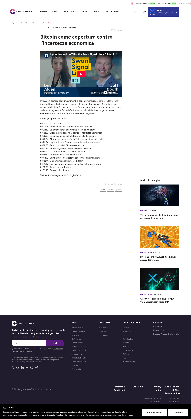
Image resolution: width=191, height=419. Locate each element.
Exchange (157, 326)
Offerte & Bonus (78, 358)
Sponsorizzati (77, 354)
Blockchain (127, 347)
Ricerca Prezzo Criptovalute (166, 334)
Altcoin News (77, 343)
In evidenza (103, 328)
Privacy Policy (58, 349)
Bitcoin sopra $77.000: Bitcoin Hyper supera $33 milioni (158, 258)
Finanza (74, 365)
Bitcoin (126, 328)
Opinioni (102, 331)
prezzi (118, 190)
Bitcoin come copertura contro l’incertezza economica (48, 23)
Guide (84, 11)
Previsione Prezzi (78, 350)
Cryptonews (15, 23)
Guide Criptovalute (131, 322)
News (54, 11)
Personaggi (103, 335)
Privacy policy (157, 388)
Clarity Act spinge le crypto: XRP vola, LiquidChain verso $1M (157, 300)
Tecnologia (76, 369)
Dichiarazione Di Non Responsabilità (172, 390)
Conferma (178, 412)
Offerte (126, 354)
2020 (103, 190)
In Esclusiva (69, 11)
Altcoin (126, 343)
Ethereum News (78, 331)
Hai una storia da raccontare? (152, 400)
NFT (125, 335)
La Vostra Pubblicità (174, 400)
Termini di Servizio (19, 351)
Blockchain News (78, 347)
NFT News (75, 335)
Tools (96, 11)
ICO (124, 358)
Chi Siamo (138, 386)
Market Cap (158, 330)
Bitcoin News (146, 252)
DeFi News (144, 210)
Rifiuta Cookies (154, 412)
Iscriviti (54, 343)
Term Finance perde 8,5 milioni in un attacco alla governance (159, 217)
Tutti (42, 11)
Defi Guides (128, 339)
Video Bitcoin (25, 23)
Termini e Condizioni (119, 388)
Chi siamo (157, 322)
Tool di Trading (129, 362)
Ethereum (127, 331)
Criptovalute (128, 350)
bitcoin (110, 190)
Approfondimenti (78, 362)
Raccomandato (113, 11)
